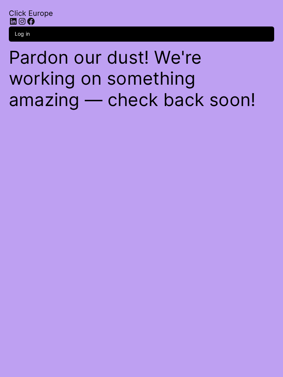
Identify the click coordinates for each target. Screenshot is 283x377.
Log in (22, 34)
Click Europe (31, 13)
